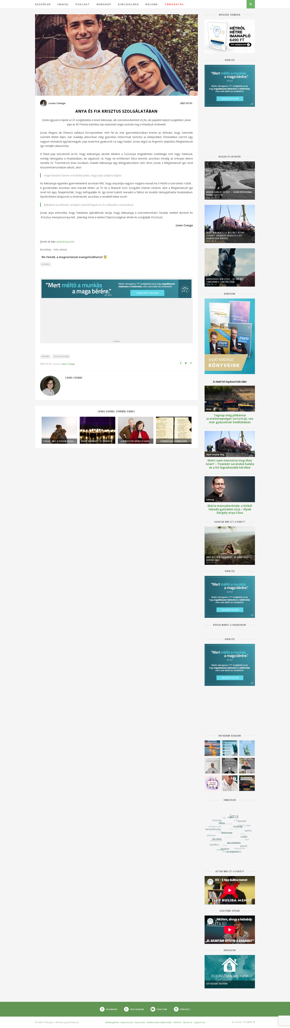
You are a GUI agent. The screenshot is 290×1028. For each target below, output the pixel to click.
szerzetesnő (61, 356)
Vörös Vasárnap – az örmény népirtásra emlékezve (97, 441)
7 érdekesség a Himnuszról (173, 441)
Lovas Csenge (57, 103)
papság (45, 356)
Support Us (199, 1022)
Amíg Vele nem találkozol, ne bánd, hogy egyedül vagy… (227, 558)
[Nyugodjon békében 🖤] (229, 765)
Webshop (103, 4)
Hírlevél (177, 1022)
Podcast (83, 4)
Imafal (63, 4)
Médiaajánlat (112, 1022)
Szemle (45, 264)
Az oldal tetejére (242, 1022)
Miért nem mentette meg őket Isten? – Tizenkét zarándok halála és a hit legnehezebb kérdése (226, 235)
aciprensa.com (65, 241)
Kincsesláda (128, 4)
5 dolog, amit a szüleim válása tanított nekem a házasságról (59, 441)
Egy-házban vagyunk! (217, 983)
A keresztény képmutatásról (135, 441)
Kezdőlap (43, 4)
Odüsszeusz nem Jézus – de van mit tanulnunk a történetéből (225, 280)
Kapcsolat (140, 1022)
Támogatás (174, 4)
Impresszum (126, 1022)
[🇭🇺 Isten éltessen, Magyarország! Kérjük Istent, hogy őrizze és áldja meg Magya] (212, 748)
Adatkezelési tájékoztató (159, 1022)
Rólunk (152, 4)
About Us (187, 1022)
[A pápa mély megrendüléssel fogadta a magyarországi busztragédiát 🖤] (212, 765)
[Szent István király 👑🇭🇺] (229, 748)
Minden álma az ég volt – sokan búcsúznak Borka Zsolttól (229, 193)
